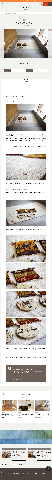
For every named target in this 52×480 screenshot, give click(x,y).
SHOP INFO (23, 471)
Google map (17, 454)
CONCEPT (15, 475)
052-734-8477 (43, 451)
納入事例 (9, 13)
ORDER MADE (35, 473)
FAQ (28, 473)
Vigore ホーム (5, 13)
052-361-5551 (17, 451)
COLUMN (29, 475)
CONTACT (35, 471)
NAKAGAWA (23, 473)
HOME (14, 471)
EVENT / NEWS (16, 473)
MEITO (23, 474)
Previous (4, 43)
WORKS (28, 471)
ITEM (14, 476)
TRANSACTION (42, 473)
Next (48, 43)
